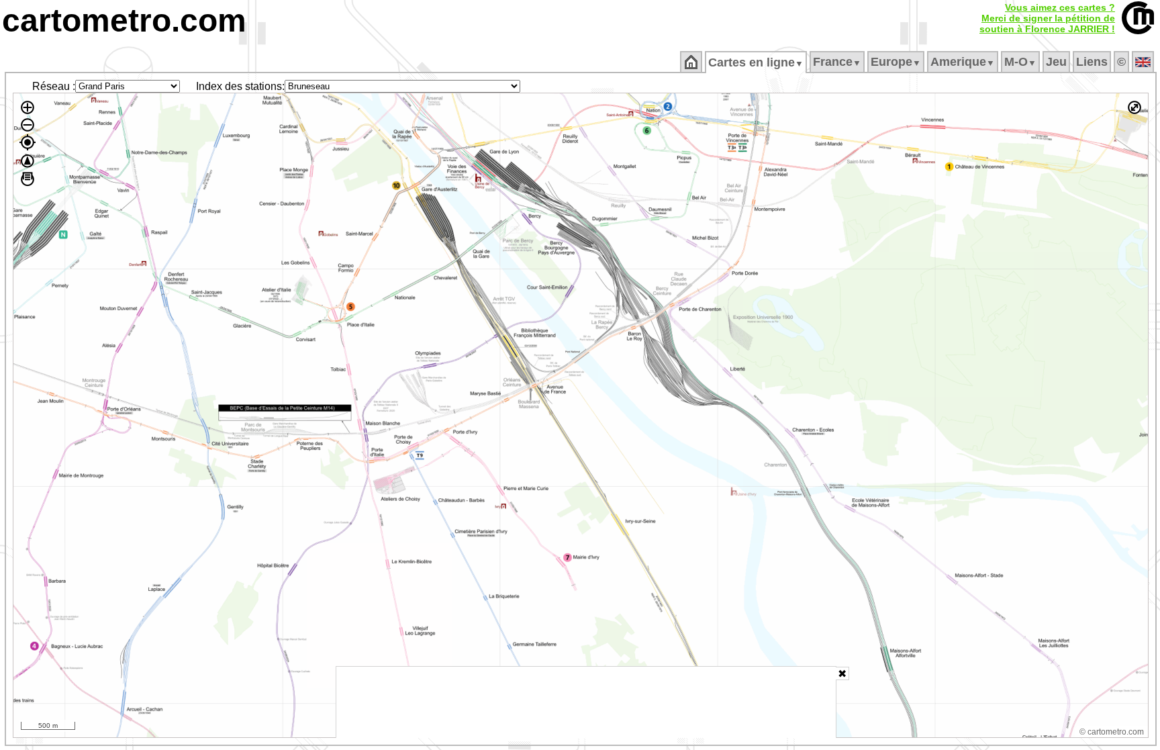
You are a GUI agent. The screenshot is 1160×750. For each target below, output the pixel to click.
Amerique (962, 61)
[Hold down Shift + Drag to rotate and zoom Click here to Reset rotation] (27, 161)
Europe (896, 61)
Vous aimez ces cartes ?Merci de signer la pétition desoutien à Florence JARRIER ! (1047, 18)
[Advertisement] (586, 702)
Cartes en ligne (756, 62)
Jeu (1056, 61)
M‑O (1020, 61)
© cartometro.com (1111, 732)
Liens (1092, 61)
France (837, 61)
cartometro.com (124, 20)
